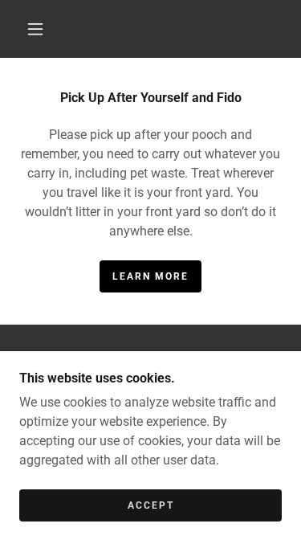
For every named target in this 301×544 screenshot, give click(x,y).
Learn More (150, 276)
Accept (151, 505)
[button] (35, 29)
